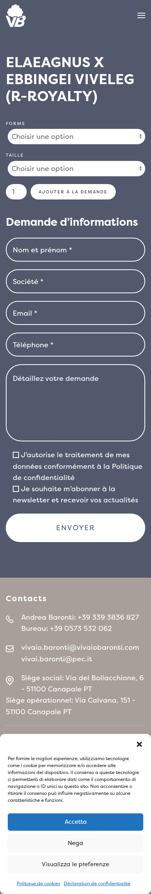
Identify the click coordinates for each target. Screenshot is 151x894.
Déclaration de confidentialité (97, 883)
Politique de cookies (38, 883)
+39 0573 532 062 (81, 628)
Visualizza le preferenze (75, 864)
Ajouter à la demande (73, 191)
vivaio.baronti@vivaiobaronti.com (80, 647)
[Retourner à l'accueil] (16, 15)
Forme (16, 123)
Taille (15, 155)
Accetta (76, 821)
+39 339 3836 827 (108, 617)
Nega (75, 843)
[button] (139, 743)
